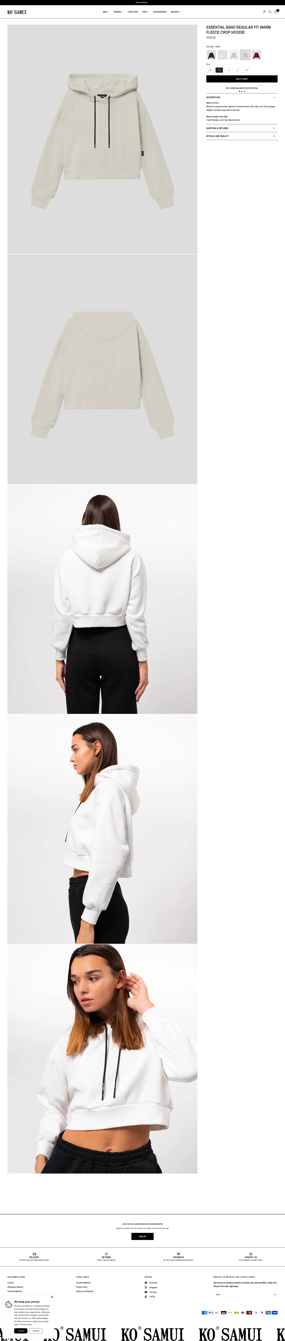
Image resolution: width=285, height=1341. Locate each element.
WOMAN (117, 11)
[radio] (211, 55)
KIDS (144, 11)
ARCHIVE (175, 11)
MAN (105, 11)
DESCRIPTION (213, 97)
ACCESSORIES (159, 11)
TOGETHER (133, 11)
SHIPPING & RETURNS (217, 128)
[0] (275, 12)
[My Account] (264, 12)
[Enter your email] (275, 1294)
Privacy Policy (81, 1286)
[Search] (270, 12)
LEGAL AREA (82, 1277)
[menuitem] (106, 12)
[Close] (52, 1297)
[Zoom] (102, 139)
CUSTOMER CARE (16, 1277)
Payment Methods (14, 1291)
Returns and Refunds (84, 1291)
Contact (10, 1282)
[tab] (239, 91)
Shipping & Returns (15, 1286)
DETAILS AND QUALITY (217, 136)
